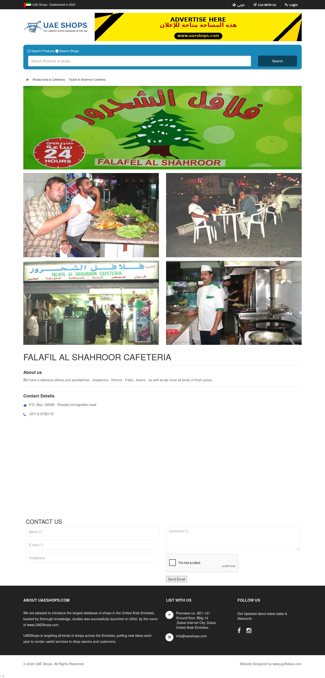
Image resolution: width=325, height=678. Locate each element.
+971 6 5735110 (41, 413)
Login (293, 5)
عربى (241, 5)
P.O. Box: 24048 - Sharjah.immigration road (62, 404)
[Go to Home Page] (27, 79)
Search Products (42, 51)
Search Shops (69, 51)
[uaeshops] (55, 26)
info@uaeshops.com (191, 635)
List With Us (267, 5)
